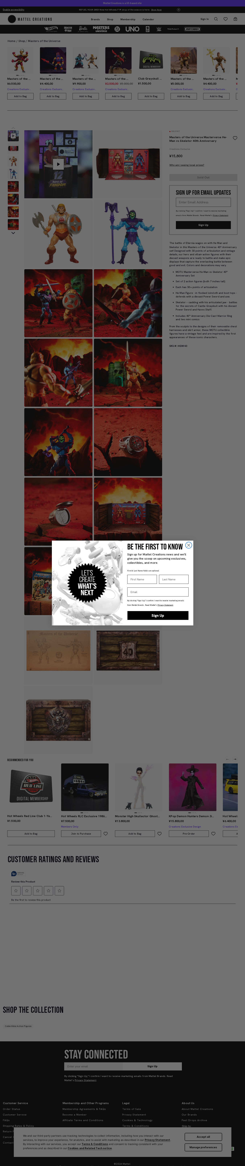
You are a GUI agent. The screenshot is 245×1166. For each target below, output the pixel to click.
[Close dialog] (189, 545)
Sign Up (158, 615)
